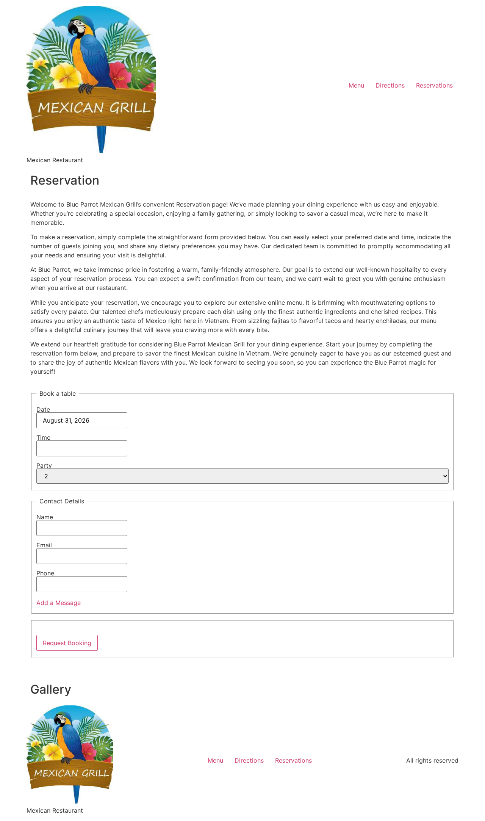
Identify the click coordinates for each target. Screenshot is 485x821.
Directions (390, 85)
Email (44, 545)
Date (43, 409)
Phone (45, 573)
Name (44, 517)
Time (43, 437)
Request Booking (67, 643)
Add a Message (58, 602)
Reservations (434, 85)
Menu (356, 85)
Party (44, 465)
